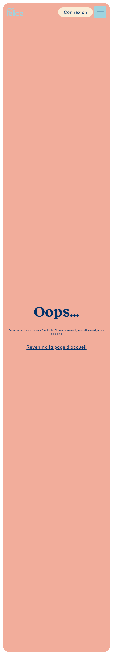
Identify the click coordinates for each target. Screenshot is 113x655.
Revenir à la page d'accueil (56, 347)
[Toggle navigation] (100, 12)
